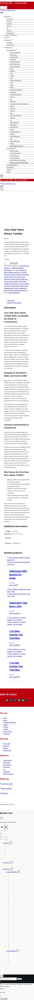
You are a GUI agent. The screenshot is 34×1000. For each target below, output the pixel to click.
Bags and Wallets (14, 57)
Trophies (12, 143)
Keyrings (12, 96)
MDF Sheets (12, 108)
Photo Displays (13, 124)
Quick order (9, 42)
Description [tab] (10, 300)
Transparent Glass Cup (20, 290)
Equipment (9, 30)
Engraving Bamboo (14, 151)
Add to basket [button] (13, 613)
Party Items (12, 117)
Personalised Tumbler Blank (19, 286)
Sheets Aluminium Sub (15, 131)
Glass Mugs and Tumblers (16, 89)
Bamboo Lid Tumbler (20, 272)
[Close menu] (0, 835)
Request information (9, 722)
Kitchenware (13, 101)
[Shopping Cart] (1, 176)
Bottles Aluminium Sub (15, 64)
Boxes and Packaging (15, 66)
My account (6, 744)
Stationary (12, 134)
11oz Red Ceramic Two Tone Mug (16, 666)
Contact (6, 37)
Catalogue (6, 734)
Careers (5, 729)
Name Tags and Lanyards (16, 115)
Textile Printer (10, 19)
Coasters (12, 75)
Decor (11, 78)
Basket (5, 748)
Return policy (7, 750)
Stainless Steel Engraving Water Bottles (19, 162)
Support (5, 725)
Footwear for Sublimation (15, 80)
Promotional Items (14, 127)
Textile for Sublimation (15, 136)
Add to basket (14, 263)
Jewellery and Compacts (15, 94)
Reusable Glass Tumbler (11, 288)
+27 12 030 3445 (21, 3)
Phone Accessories (14, 122)
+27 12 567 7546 (6, 3)
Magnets (12, 106)
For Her (11, 82)
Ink (7, 28)
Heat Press (9, 169)
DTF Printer (9, 21)
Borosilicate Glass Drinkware (13, 275)
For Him (11, 85)
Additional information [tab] (14, 303)
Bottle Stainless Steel (15, 61)
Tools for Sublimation (14, 141)
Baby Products (13, 54)
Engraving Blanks (11, 951)
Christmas (12, 71)
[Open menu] (2, 189)
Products (6, 746)
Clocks (11, 73)
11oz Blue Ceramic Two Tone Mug (16, 635)
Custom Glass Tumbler (18, 279)
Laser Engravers (10, 33)
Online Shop (6, 869)
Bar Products (13, 59)
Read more (12, 585)
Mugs (11, 113)
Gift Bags (12, 87)
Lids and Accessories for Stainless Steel (19, 103)
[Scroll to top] (2, 827)
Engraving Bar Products (15, 153)
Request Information (10, 35)
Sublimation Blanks (12, 872)
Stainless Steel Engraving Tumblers (18, 160)
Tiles (11, 138)
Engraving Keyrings (14, 155)
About (5, 720)
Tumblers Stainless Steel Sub (16, 145)
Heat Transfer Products (12, 165)
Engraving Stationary (14, 158)
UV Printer (9, 26)
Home (5, 718)
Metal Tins (12, 110)
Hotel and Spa (13, 92)
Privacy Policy (7, 731)
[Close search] (1, 976)
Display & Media (10, 167)
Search (19, 979)
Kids (11, 99)
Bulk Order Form (10, 44)
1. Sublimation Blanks (17, 268)
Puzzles (12, 129)
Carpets (11, 68)
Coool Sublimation (14, 293)
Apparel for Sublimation (15, 52)
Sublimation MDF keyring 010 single (18, 575)
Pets (11, 120)
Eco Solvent (9, 23)
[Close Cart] (1, 818)
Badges (8, 172)
